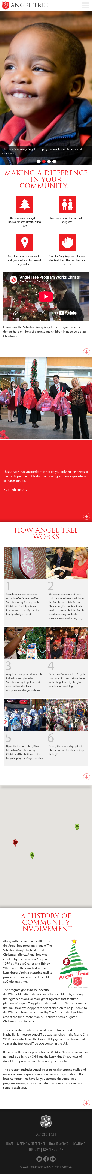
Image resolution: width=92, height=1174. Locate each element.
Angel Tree (46, 1134)
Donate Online (53, 1149)
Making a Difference (31, 1143)
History (34, 1149)
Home (9, 1143)
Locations (78, 1143)
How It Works (58, 1143)
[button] (77, 828)
